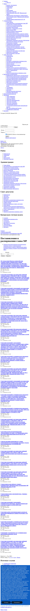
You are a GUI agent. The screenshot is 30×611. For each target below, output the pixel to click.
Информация (9, 6)
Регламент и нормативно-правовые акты (16, 61)
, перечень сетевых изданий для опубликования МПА (15, 248)
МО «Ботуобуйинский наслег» (14, 108)
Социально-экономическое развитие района (17, 33)
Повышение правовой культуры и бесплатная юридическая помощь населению (17, 41)
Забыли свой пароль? (10, 137)
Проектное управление (12, 52)
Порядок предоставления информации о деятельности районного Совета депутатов (17, 68)
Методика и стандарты (12, 82)
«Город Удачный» (10, 97)
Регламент (6, 200)
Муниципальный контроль (13, 45)
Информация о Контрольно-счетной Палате (17, 75)
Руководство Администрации (13, 24)
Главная (5, 1)
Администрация (7, 20)
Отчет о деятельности (11, 70)
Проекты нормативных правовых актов (16, 73)
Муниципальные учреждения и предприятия (17, 36)
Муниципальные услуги (12, 32)
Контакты (8, 71)
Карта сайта (6, 565)
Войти (2, 141)
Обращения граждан (8, 182)
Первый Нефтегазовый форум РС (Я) (15, 19)
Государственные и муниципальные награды (17, 35)
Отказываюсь (17, 602)
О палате (5, 218)
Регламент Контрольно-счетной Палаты (16, 79)
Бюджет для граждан (11, 5)
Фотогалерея (9, 10)
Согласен (6, 602)
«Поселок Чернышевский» (13, 100)
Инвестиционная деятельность (11, 188)
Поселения (6, 95)
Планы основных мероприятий (14, 31)
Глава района (9, 22)
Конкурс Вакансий (11, 39)
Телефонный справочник (12, 109)
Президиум (9, 58)
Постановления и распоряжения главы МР (17, 23)
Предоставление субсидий (13, 53)
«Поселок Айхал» (10, 99)
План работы (9, 66)
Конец (18, 557)
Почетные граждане (11, 11)
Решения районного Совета (13, 65)
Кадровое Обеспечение (12, 27)
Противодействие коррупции (13, 37)
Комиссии (8, 60)
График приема (7, 202)
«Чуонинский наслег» (11, 104)
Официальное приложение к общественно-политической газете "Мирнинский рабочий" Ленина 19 (17, 17)
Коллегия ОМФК (7, 225)
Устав (7, 9)
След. (14, 557)
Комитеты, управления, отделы (14, 28)
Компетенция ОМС (11, 30)
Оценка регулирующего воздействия (15, 50)
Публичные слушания (11, 43)
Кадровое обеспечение (12, 92)
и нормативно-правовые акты (16, 200)
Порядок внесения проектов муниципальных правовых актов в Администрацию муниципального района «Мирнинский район (15, 246)
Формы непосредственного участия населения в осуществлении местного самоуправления (15, 48)
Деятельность (9, 88)
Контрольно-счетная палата (10, 74)
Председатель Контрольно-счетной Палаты (17, 77)
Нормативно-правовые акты (13, 80)
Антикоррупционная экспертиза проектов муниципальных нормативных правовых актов (16, 85)
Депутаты (8, 57)
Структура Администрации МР (14, 26)
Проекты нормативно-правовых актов (13, 211)
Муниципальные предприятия (11, 178)
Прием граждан (10, 63)
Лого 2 (2, 147)
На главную (3, 142)
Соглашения (9, 87)
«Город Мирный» (10, 96)
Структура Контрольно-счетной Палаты (16, 78)
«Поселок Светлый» (11, 101)
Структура (6, 220)
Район (5, 3)
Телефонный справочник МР (13, 44)
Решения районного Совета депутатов (13, 204)
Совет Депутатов (7, 54)
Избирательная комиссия (9, 93)
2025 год (8, 2)
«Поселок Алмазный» (11, 103)
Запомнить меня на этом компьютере (16, 134)
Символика (9, 7)
